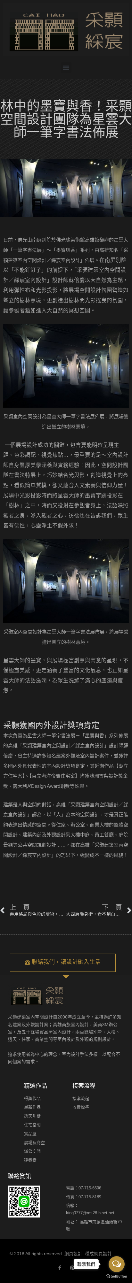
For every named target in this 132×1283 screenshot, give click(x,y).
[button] (66, 67)
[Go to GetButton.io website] (116, 1276)
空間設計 (112, 465)
